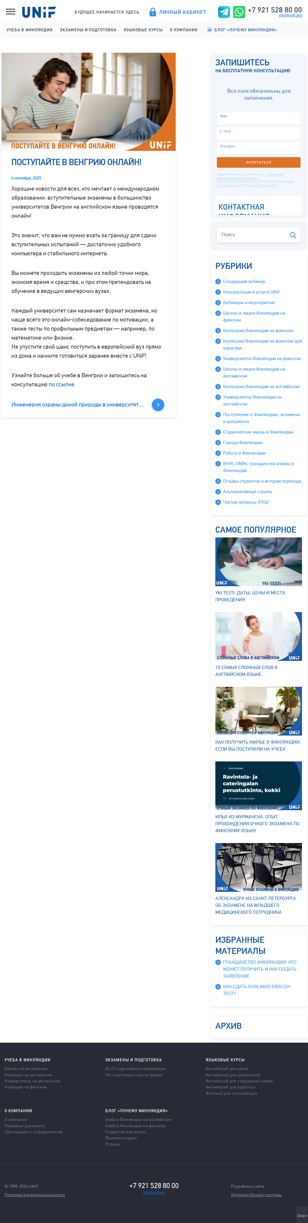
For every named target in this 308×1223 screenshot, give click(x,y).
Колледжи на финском (26, 1086)
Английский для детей (227, 1068)
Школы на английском (26, 1068)
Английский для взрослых (230, 1086)
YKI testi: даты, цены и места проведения (250, 596)
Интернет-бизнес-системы (256, 1194)
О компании (184, 29)
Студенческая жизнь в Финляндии (258, 432)
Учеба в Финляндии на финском (135, 1125)
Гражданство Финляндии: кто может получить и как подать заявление (260, 969)
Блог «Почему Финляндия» (245, 29)
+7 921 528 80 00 (275, 9)
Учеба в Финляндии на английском (138, 1119)
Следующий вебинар (244, 282)
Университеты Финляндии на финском (262, 359)
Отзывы (112, 1144)
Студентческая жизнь (125, 1131)
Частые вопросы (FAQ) (246, 502)
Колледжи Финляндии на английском (261, 387)
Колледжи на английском (28, 1074)
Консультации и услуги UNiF (251, 292)
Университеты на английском (32, 1080)
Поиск (293, 235)
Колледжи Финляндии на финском (258, 331)
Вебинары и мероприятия (249, 303)
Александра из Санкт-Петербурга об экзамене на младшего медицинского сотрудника (255, 905)
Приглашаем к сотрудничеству (34, 1131)
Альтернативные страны (247, 492)
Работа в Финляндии (244, 453)
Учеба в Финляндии (30, 29)
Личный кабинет (182, 12)
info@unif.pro (290, 15)
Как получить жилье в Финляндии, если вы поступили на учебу (258, 745)
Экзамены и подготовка (88, 29)
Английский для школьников (233, 1074)
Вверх (302, 1216)
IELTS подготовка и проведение (135, 1068)
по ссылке (61, 384)
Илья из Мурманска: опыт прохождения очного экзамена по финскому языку (257, 824)
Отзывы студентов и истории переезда (262, 481)
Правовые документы (25, 1125)
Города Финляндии (242, 443)
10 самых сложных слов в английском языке (246, 670)
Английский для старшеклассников (239, 1080)
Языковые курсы (143, 29)
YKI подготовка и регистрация (133, 1074)
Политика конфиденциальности (35, 1194)
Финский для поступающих (231, 1093)
